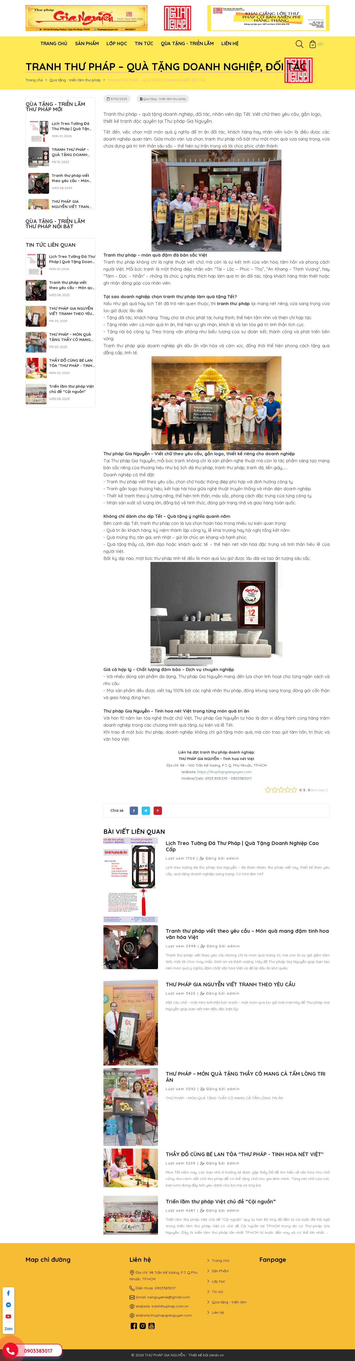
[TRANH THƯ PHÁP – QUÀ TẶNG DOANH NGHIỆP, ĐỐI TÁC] (38, 150)
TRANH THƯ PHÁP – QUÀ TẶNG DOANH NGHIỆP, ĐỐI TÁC (70, 154)
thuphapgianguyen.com (171, 1315)
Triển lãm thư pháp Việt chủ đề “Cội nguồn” (221, 1201)
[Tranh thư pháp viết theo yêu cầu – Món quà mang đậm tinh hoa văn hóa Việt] (38, 176)
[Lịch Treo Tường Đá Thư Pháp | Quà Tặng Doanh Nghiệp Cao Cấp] (38, 124)
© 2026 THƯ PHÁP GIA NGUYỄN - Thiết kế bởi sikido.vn (177, 1355)
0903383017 (38, 1350)
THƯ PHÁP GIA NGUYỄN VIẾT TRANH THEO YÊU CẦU (230, 984)
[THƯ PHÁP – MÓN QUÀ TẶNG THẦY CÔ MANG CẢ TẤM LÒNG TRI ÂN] (36, 335)
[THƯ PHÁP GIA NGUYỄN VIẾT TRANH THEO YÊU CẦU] (38, 202)
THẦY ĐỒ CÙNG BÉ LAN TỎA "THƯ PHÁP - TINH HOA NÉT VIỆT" (245, 1154)
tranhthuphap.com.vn (170, 1306)
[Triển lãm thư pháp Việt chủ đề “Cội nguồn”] (36, 387)
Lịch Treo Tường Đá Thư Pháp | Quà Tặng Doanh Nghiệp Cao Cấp (242, 846)
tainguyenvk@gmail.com (168, 1297)
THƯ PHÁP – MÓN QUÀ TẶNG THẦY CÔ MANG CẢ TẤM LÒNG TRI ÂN (245, 1076)
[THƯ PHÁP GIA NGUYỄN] (86, 18)
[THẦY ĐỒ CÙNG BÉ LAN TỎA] (36, 361)
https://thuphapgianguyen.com (224, 771)
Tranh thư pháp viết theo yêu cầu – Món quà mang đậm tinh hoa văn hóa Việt (247, 934)
